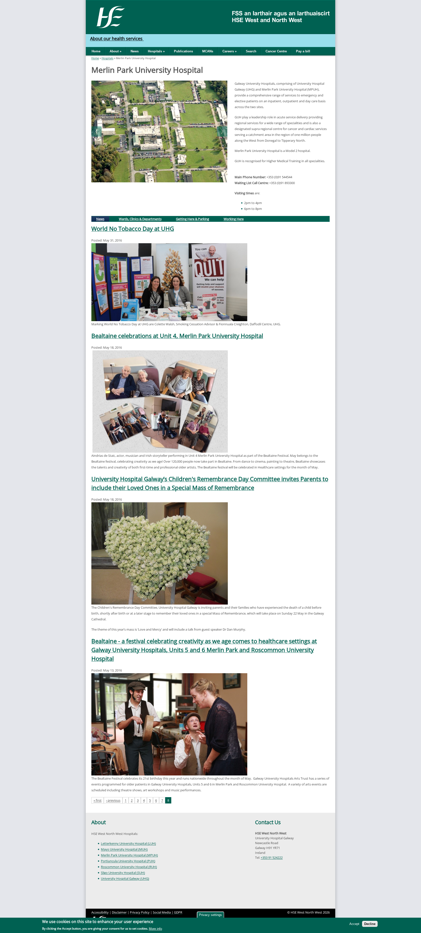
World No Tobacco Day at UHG (132, 228)
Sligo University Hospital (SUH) (123, 872)
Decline (369, 924)
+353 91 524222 (272, 857)
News (135, 51)
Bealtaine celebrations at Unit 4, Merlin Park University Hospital (177, 336)
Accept (354, 924)
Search (251, 51)
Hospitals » (156, 51)
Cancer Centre (276, 51)
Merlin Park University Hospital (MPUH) (129, 855)
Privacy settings (210, 915)
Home (96, 51)
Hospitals (107, 58)
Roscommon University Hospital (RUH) (129, 867)
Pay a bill (303, 51)
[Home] (108, 16)
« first (98, 800)
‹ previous (113, 800)
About (98, 822)
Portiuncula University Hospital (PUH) (128, 861)
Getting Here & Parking (192, 219)
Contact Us (268, 822)
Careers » (229, 51)
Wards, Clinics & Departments (140, 219)
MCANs (207, 51)
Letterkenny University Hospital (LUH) (128, 843)
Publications (183, 51)
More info (155, 929)
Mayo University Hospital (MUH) (124, 849)
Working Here (234, 219)
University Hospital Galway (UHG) (125, 878)
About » (115, 51)
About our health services (117, 38)
